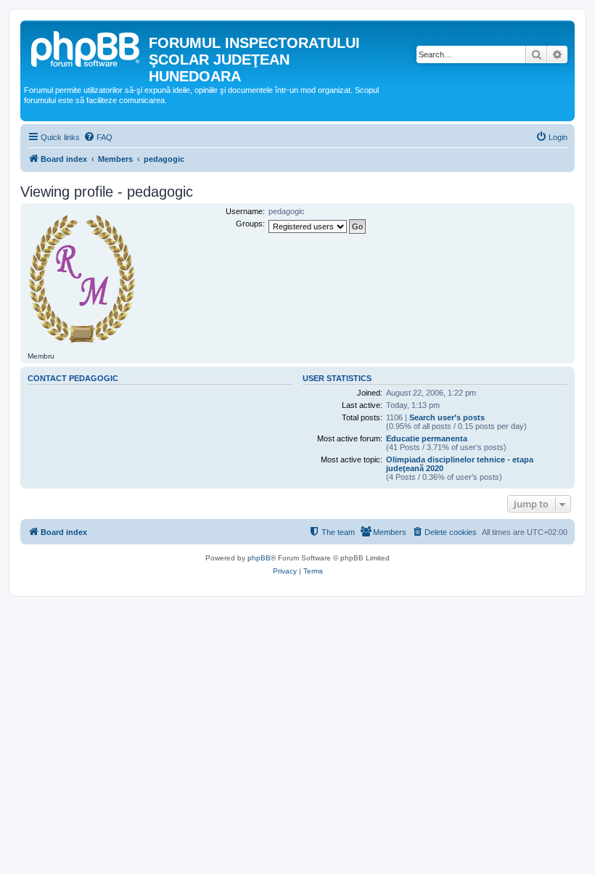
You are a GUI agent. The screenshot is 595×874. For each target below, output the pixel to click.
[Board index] (86, 47)
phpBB (259, 558)
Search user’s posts (447, 417)
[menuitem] (97, 137)
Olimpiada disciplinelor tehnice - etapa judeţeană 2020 (459, 464)
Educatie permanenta (426, 438)
